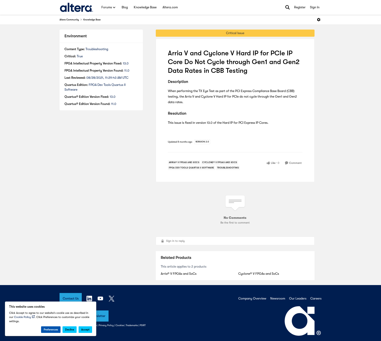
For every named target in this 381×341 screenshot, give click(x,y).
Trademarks (132, 325)
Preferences (51, 329)
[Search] (287, 7)
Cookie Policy (22, 317)
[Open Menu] (318, 19)
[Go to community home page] (76, 7)
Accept (85, 329)
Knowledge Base (92, 19)
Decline (69, 329)
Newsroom (277, 298)
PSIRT (143, 325)
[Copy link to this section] (191, 82)
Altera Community (69, 19)
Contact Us (71, 298)
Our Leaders (297, 298)
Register (300, 7)
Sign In (314, 7)
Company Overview (252, 298)
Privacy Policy (106, 325)
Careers (315, 298)
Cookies (119, 325)
